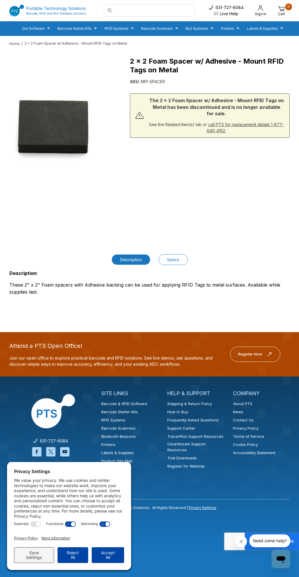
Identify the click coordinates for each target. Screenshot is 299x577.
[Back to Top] (281, 521)
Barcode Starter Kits (119, 411)
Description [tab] (131, 259)
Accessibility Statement (254, 452)
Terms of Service (248, 436)
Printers (108, 444)
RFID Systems (113, 420)
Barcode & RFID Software (124, 403)
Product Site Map (117, 461)
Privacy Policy (245, 428)
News (238, 411)
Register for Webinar (186, 466)
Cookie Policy (245, 444)
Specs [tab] (173, 259)
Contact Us (243, 420)
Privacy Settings (202, 507)
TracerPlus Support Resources (195, 436)
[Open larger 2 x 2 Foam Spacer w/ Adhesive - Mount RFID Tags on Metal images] (53, 127)
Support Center (181, 428)
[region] (53, 212)
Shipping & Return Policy (189, 403)
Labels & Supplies (117, 452)
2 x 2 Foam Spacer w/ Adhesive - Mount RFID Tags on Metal (76, 43)
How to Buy (177, 411)
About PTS (242, 403)
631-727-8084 (53, 440)
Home (14, 43)
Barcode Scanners (118, 428)
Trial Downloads (182, 458)
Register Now (250, 354)
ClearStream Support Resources (186, 447)
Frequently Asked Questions (193, 420)
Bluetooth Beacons (118, 436)
